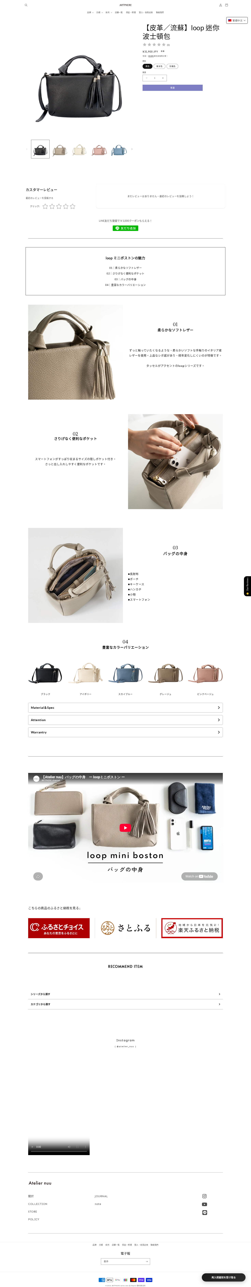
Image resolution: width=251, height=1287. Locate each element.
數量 (144, 72)
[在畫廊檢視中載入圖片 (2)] (60, 149)
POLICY (33, 1219)
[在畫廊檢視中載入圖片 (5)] (118, 149)
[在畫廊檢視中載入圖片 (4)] (99, 149)
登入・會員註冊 (141, 1245)
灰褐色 (172, 66)
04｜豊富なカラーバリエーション (125, 284)
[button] (26, 5)
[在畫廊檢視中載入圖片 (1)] (40, 149)
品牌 (94, 1245)
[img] (154, 45)
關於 (31, 1196)
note (98, 1204)
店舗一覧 (116, 1245)
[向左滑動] (27, 149)
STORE (32, 1211)
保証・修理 (127, 1245)
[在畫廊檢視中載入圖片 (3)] (79, 149)
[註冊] (147, 1261)
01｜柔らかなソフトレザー (125, 267)
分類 (101, 1245)
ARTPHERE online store (120, 1285)
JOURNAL (101, 1196)
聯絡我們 (154, 1245)
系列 (107, 1245)
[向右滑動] (132, 149)
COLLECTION (37, 1204)
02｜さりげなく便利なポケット (125, 273)
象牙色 (159, 66)
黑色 (147, 66)
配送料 (151, 56)
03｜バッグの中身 (125, 279)
